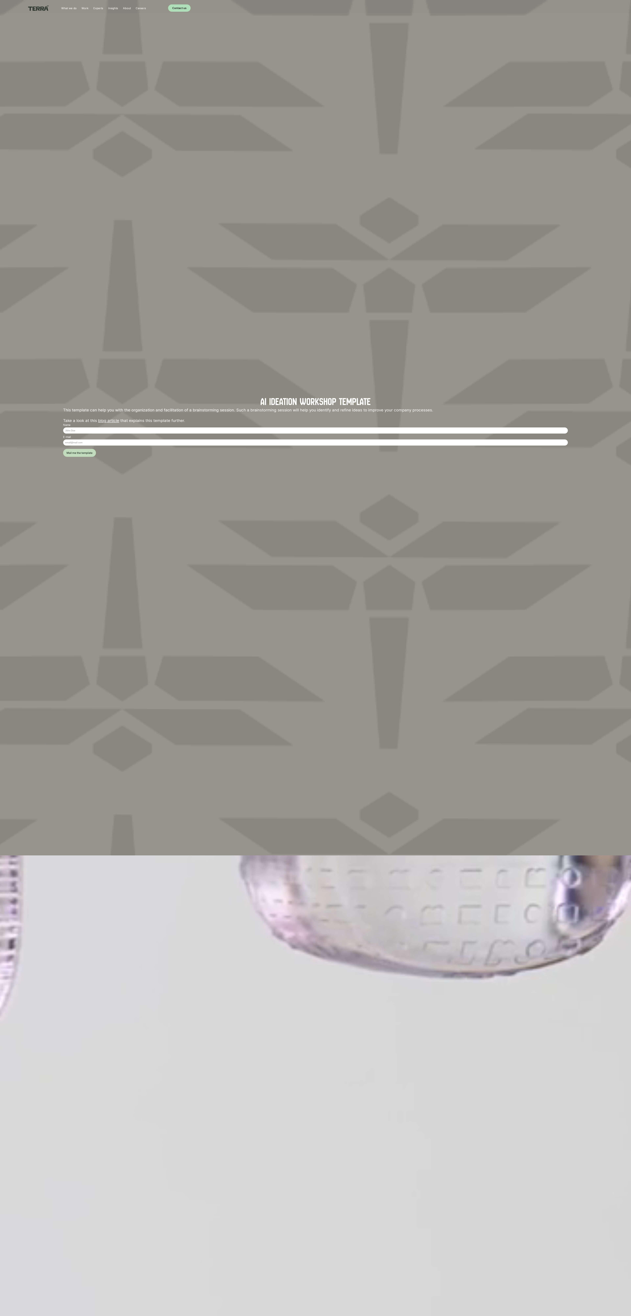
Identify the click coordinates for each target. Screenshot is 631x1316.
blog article (108, 420)
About (127, 8)
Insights (113, 8)
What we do (69, 8)
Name (66, 425)
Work (85, 8)
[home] (42, 8)
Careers (141, 8)
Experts (98, 8)
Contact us (179, 8)
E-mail (67, 437)
